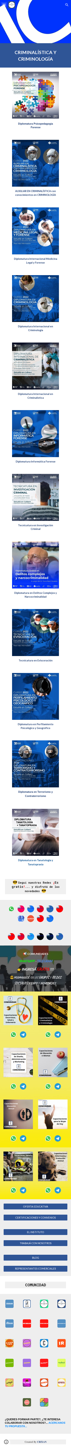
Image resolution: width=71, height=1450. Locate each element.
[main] (35, 55)
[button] (4, 5)
